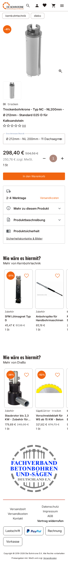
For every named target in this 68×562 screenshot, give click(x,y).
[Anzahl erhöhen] (62, 158)
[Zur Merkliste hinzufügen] (26, 275)
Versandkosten (18, 514)
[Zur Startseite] (13, 9)
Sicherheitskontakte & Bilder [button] (24, 238)
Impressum (50, 511)
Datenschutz (50, 506)
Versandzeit (18, 509)
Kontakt (18, 518)
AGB (50, 516)
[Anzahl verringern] (44, 158)
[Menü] (62, 5)
